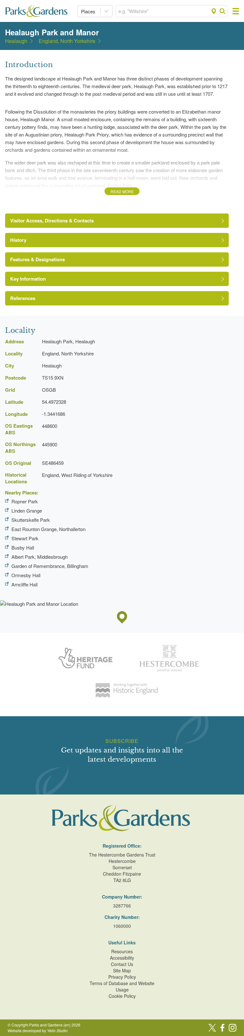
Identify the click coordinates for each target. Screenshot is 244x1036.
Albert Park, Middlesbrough (39, 556)
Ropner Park (24, 501)
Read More (122, 191)
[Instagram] (232, 1028)
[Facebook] (222, 1028)
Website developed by (38, 1030)
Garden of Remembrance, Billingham (49, 566)
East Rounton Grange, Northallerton (48, 529)
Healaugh (16, 41)
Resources (122, 951)
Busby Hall (22, 547)
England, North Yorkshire (67, 41)
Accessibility (122, 958)
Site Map (122, 970)
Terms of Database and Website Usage (122, 986)
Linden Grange (26, 510)
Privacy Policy (122, 977)
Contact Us (122, 964)
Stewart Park (24, 538)
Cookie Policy (122, 996)
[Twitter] (212, 1028)
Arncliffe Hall (24, 584)
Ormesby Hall (25, 575)
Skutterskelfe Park (30, 519)
